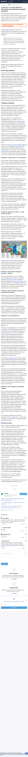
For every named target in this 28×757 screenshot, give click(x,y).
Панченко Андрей (7, 527)
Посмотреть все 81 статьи (6, 509)
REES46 (6, 493)
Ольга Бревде (6, 518)
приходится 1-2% (10, 332)
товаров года (14, 417)
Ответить (4, 524)
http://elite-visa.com (11, 545)
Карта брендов (5, 260)
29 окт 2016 (26, 541)
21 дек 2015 (26, 518)
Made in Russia (21, 121)
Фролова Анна (6, 541)
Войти (25, 1)
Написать (15, 579)
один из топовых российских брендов (16, 144)
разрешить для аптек (18, 281)
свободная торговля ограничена (14, 279)
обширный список (12, 358)
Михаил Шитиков (6, 534)
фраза (7, 29)
